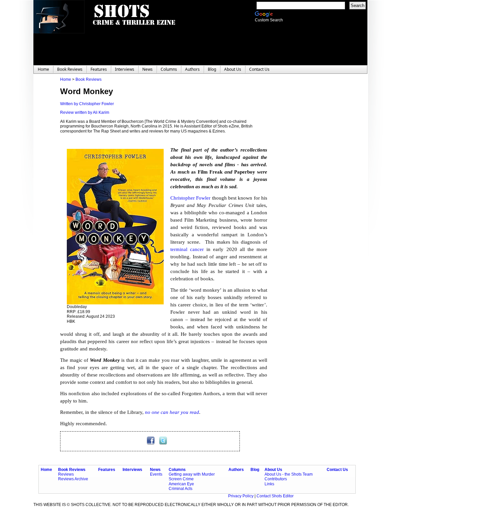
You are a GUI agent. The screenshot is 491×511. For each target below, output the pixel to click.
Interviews (132, 469)
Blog (255, 469)
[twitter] (163, 443)
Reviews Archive (73, 479)
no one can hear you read (172, 412)
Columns (177, 469)
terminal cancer (187, 249)
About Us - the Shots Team (289, 474)
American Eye (181, 484)
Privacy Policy (241, 496)
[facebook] (151, 443)
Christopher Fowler (190, 198)
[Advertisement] (307, 177)
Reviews (66, 474)
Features (106, 469)
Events (156, 474)
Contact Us (337, 469)
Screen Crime (181, 479)
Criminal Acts (180, 488)
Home (65, 79)
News (155, 469)
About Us (273, 469)
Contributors (276, 479)
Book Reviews (88, 79)
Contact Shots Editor (275, 496)
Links (269, 484)
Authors (236, 469)
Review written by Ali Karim (84, 112)
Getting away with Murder (192, 474)
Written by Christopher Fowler (87, 103)
